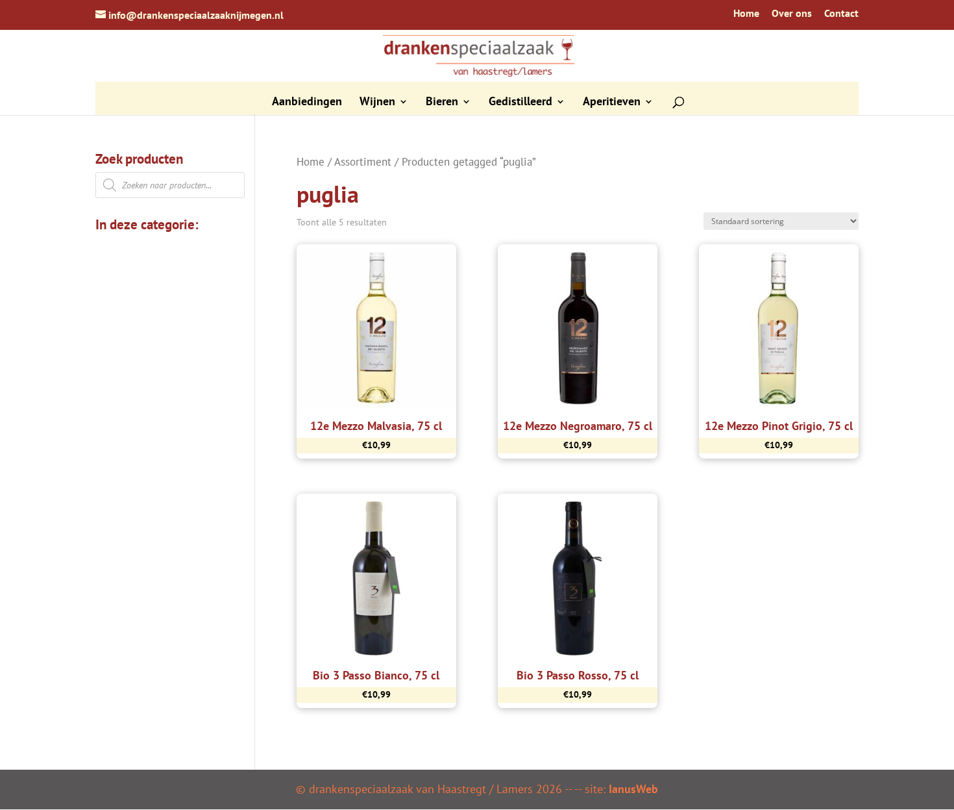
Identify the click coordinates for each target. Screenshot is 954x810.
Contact (841, 13)
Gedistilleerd (520, 102)
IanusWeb (633, 788)
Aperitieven (612, 102)
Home (746, 13)
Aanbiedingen (307, 102)
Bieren (442, 102)
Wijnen (377, 102)
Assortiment (362, 162)
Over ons (792, 13)
